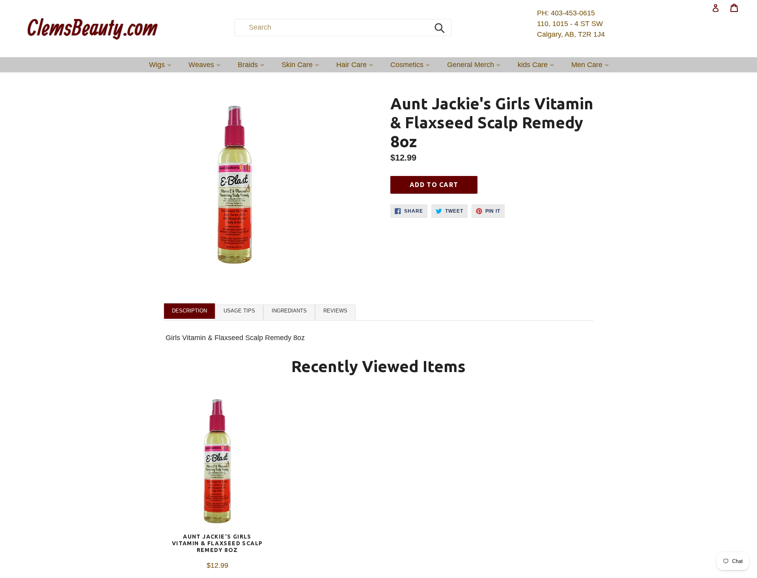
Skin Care (302, 64)
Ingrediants (289, 311)
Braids (253, 64)
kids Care (537, 64)
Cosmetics (411, 64)
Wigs (162, 64)
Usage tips (239, 311)
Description (189, 311)
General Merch (475, 64)
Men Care (591, 64)
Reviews (335, 311)
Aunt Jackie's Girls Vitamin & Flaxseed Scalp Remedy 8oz (217, 543)
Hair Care (356, 64)
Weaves (206, 64)
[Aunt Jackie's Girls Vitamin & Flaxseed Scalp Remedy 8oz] (217, 462)
